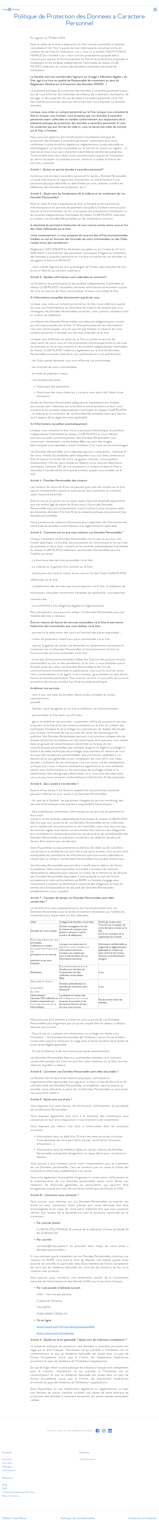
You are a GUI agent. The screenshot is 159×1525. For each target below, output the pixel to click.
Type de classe (87, 1459)
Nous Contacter (10, 1496)
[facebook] (97, 1431)
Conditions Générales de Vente (18, 1492)
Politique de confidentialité (77, 1518)
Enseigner (7, 1466)
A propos (7, 1459)
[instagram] (104, 1431)
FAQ (4, 1488)
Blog (4, 1484)
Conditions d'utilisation (143, 1518)
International (9, 1470)
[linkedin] (110, 1431)
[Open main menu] (155, 9)
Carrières (7, 1463)
